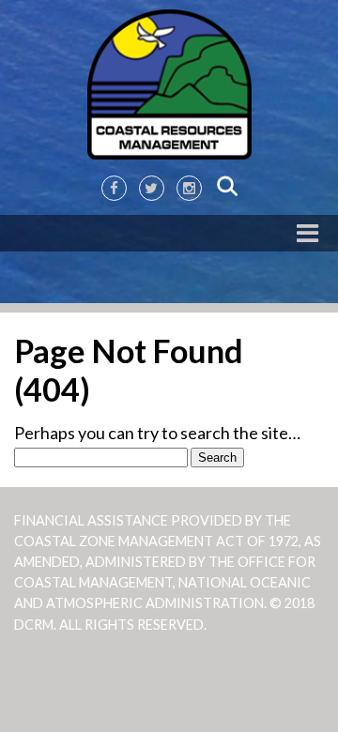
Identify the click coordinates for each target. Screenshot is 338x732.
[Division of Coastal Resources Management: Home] (169, 85)
